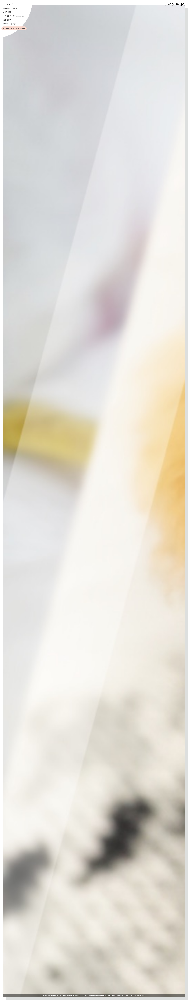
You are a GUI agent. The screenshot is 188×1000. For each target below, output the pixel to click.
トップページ (8, 4)
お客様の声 (7, 20)
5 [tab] (97, 998)
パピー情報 (7, 12)
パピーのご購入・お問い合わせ (14, 28)
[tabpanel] (94, 501)
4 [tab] (95, 998)
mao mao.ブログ (9, 24)
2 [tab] (92, 998)
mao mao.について (10, 8)
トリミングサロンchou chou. (13, 16)
